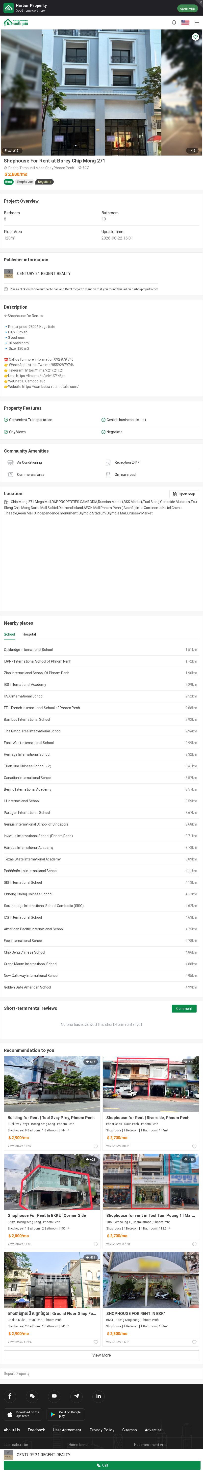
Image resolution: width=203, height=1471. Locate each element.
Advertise (153, 1430)
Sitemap (129, 1430)
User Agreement (67, 1430)
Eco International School (23, 941)
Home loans (78, 1445)
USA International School (23, 696)
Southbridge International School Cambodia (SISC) (44, 906)
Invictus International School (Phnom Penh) (38, 836)
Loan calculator (16, 1445)
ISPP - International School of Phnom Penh (37, 661)
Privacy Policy (102, 1430)
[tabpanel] (101, 818)
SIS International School (23, 882)
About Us (12, 1430)
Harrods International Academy (28, 848)
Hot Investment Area (150, 1445)
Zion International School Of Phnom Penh (36, 673)
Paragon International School (27, 813)
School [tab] (9, 634)
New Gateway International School (31, 976)
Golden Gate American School (27, 987)
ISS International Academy (25, 685)
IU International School (22, 801)
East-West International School (29, 743)
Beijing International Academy (27, 789)
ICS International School (23, 917)
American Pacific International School (34, 929)
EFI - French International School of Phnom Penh (42, 708)
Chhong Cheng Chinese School (28, 894)
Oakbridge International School (28, 650)
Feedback (36, 1430)
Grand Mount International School (30, 964)
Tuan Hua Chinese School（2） (28, 766)
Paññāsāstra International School (30, 871)
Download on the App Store (27, 1414)
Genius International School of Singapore (36, 824)
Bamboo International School (27, 720)
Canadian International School (27, 778)
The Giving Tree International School (32, 731)
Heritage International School (27, 754)
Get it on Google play (69, 1414)
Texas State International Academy (32, 859)
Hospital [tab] (29, 634)
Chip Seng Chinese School (24, 952)
